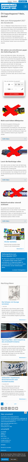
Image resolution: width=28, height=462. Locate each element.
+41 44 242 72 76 (5, 438)
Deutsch (10, 1)
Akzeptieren (5, 459)
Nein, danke (13, 459)
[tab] (14, 139)
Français (15, 1)
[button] (2, 408)
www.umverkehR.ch (5, 442)
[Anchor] (3, 80)
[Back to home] (8, 6)
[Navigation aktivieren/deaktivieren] (25, 6)
